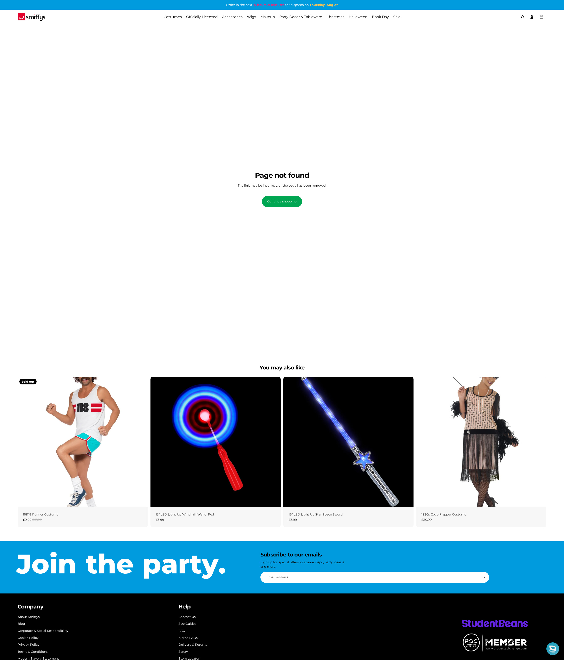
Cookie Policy (28, 638)
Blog (21, 624)
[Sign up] (484, 577)
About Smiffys (29, 617)
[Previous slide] (24, 442)
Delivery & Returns (192, 645)
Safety (183, 652)
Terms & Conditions (33, 652)
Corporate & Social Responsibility (43, 631)
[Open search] (522, 17)
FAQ (181, 631)
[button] (552, 648)
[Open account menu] (532, 17)
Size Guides (187, 624)
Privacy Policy (28, 645)
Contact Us (187, 617)
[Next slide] (141, 442)
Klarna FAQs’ (188, 638)
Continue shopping (282, 201)
